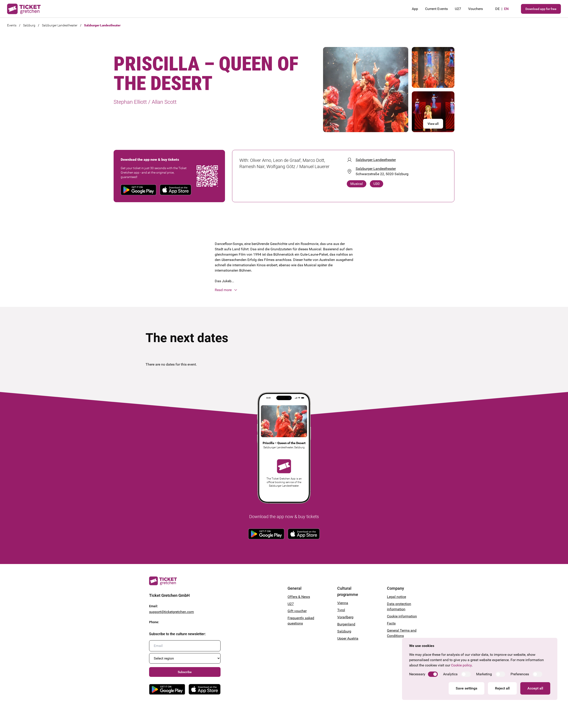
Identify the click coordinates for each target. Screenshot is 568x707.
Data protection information (399, 606)
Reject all (502, 688)
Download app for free (540, 9)
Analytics (450, 674)
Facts (391, 623)
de (497, 9)
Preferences (520, 674)
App (415, 9)
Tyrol (341, 610)
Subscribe (185, 672)
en (506, 9)
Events (11, 25)
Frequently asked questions (301, 620)
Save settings (466, 688)
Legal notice (396, 597)
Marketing (484, 674)
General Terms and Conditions (401, 633)
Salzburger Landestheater (59, 25)
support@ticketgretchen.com (171, 612)
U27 (458, 9)
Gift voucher (297, 611)
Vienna (342, 603)
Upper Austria (347, 638)
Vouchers (475, 9)
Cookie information (402, 616)
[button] (284, 290)
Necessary (417, 674)
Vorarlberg (345, 617)
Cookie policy (461, 665)
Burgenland (346, 624)
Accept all (535, 688)
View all (433, 123)
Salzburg (29, 25)
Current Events (436, 9)
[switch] (433, 674)
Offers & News (299, 597)
